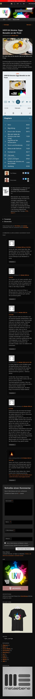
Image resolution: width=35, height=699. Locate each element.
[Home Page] (28, 179)
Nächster (29, 24)
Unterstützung (24, 596)
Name (8, 521)
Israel (4, 656)
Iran (4, 654)
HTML (26, 211)
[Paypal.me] (28, 173)
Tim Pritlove (17, 226)
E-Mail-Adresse (10, 530)
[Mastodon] (25, 173)
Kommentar (9, 500)
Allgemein (5, 645)
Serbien (5, 658)
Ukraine (25, 226)
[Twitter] (25, 179)
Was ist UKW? (16, 19)
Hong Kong (6, 652)
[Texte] (28, 181)
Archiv (9, 19)
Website (8, 538)
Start (4, 19)
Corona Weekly (7, 649)
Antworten (12, 261)
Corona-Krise (6, 650)
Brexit (4, 647)
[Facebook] (23, 179)
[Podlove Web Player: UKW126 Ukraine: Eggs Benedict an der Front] (17, 120)
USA (4, 661)
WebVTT (13, 213)
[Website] (23, 173)
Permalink (25, 227)
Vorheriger (6, 24)
